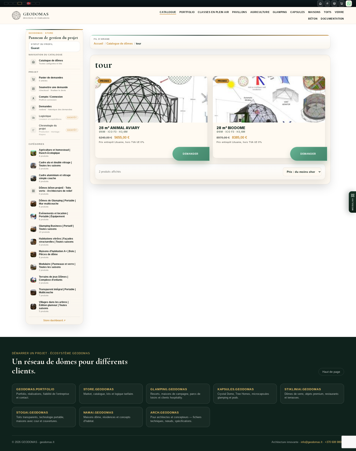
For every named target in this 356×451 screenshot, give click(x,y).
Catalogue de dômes (120, 43)
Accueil (98, 43)
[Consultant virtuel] (327, 3)
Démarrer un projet (29, 353)
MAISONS (314, 12)
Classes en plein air (213, 12)
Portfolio (186, 12)
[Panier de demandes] (341, 3)
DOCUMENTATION (332, 18)
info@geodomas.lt (311, 442)
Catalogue (168, 12)
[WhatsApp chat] (349, 3)
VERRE (339, 12)
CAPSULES (297, 12)
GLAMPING (280, 12)
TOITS (327, 12)
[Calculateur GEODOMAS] (334, 3)
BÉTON (312, 18)
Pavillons (239, 12)
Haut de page (331, 371)
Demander (190, 153)
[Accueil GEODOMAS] (320, 3)
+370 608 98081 (334, 442)
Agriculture (260, 12)
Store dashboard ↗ (54, 320)
